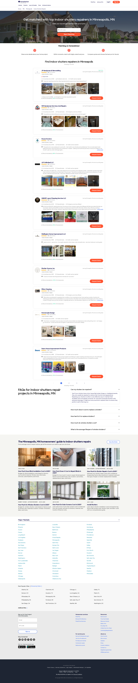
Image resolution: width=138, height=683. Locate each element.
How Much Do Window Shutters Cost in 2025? (33, 505)
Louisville (55, 524)
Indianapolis (21, 579)
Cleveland (55, 573)
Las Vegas (55, 550)
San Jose (20, 550)
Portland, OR (49, 600)
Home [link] (19, 9)
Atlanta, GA (25, 589)
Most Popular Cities (23, 586)
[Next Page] (84, 383)
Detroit (54, 535)
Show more (100, 150)
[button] (47, 88)
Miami (20, 566)
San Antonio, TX (98, 600)
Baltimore (55, 530)
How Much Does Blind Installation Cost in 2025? (34, 471)
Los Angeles (21, 537)
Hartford (20, 555)
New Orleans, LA (75, 596)
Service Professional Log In (82, 636)
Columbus (55, 576)
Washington (21, 558)
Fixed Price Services (81, 621)
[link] (69, 72)
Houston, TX (49, 593)
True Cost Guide (105, 619)
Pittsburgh (90, 532)
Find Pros (78, 616)
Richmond (90, 563)
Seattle (89, 568)
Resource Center (105, 621)
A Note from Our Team (106, 628)
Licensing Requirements (107, 630)
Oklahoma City (56, 579)
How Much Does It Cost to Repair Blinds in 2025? (67, 472)
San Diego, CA (26, 603)
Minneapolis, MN (50, 596)
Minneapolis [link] (29, 9)
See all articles (113, 442)
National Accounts (80, 645)
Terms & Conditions (77, 674)
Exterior (26, 5)
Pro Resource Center (81, 640)
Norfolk (89, 560)
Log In (108, 2)
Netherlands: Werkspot (79, 667)
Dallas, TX (97, 589)
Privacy (60, 672)
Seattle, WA (73, 603)
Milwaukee (90, 573)
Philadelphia (90, 530)
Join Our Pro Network (81, 638)
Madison (89, 571)
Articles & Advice (46, 5)
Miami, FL (96, 593)
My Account (104, 616)
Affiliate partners (105, 652)
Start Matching (69, 34)
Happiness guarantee (106, 650)
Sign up (28, 631)
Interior (20, 5)
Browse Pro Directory (81, 619)
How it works (104, 636)
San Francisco (22, 548)
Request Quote (96, 98)
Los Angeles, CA (74, 593)
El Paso (89, 548)
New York (55, 555)
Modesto (20, 540)
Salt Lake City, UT (75, 600)
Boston (54, 532)
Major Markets (23, 520)
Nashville (89, 540)
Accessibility (76, 672)
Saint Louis (55, 548)
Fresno (20, 532)
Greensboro (56, 563)
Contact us (103, 647)
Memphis (89, 537)
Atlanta (20, 573)
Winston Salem (56, 568)
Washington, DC (98, 603)
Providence (90, 535)
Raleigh (54, 566)
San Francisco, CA (51, 603)
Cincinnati (55, 571)
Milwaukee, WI (26, 596)
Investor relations (105, 645)
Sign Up (116, 2)
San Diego (21, 545)
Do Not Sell (70, 672)
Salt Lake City (91, 558)
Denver (20, 553)
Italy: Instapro (69, 667)
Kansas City (55, 545)
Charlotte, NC (50, 589)
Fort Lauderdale (23, 560)
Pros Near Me (104, 625)
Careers (103, 640)
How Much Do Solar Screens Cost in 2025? (67, 504)
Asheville (55, 558)
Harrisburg (90, 527)
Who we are (104, 638)
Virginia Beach (91, 566)
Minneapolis (55, 540)
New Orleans (56, 527)
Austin (88, 542)
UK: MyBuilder (88, 667)
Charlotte (55, 560)
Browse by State (36, 586)
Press (102, 643)
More (39, 5)
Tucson (20, 530)
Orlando (20, 568)
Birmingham (21, 524)
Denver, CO (25, 593)
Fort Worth (90, 550)
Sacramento (21, 542)
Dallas (88, 545)
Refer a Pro (103, 623)
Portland (89, 524)
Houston (89, 553)
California (65, 672)
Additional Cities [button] (22, 608)
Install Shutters (92, 505)
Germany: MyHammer (60, 667)
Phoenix (20, 527)
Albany (54, 553)
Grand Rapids (56, 537)
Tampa (20, 571)
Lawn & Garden (33, 5)
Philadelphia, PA (26, 600)
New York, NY (98, 596)
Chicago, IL (73, 589)
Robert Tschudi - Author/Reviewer (28, 502)
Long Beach (21, 535)
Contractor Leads (80, 643)
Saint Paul (55, 542)
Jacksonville (21, 563)
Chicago (20, 576)
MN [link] (23, 9)
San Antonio (90, 555)
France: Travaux (50, 667)
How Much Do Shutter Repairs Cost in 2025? (102, 471)
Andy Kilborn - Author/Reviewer (96, 468)
